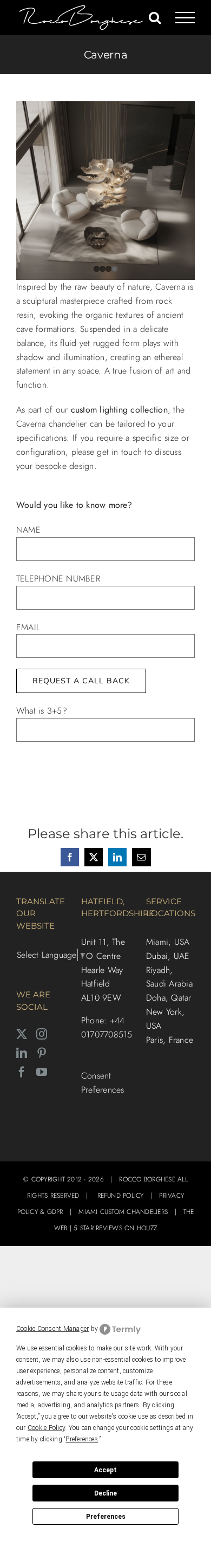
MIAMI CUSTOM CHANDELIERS (123, 1212)
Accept (105, 1470)
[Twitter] (21, 1034)
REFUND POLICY (120, 1195)
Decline (105, 1493)
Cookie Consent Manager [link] (52, 1329)
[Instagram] (41, 1034)
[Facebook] (21, 1072)
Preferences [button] (81, 1439)
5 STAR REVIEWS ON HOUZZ (115, 1228)
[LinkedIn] (21, 1053)
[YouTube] (41, 1072)
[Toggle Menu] (185, 18)
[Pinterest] (41, 1053)
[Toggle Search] (155, 17)
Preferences (106, 1516)
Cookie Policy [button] (46, 1428)
